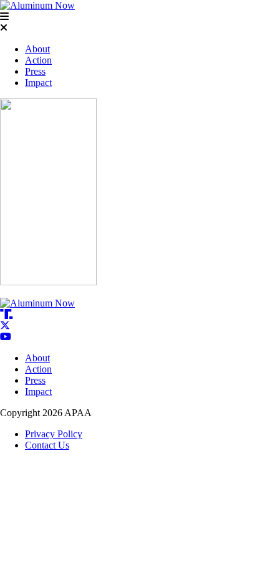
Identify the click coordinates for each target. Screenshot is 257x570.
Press (35, 71)
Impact (38, 82)
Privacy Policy (53, 434)
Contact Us (47, 445)
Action (38, 60)
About (37, 49)
